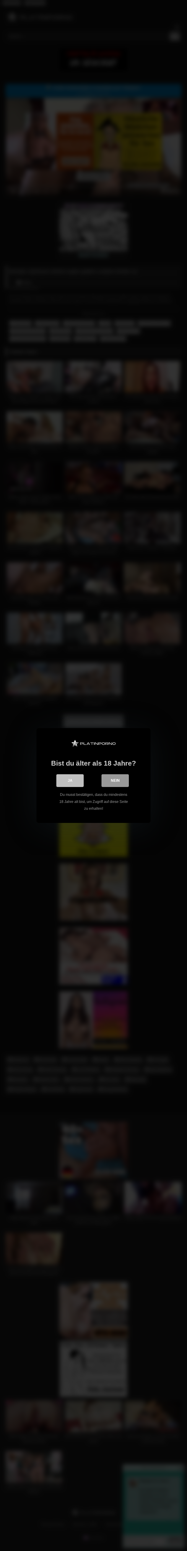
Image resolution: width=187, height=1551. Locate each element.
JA (70, 780)
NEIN (115, 780)
